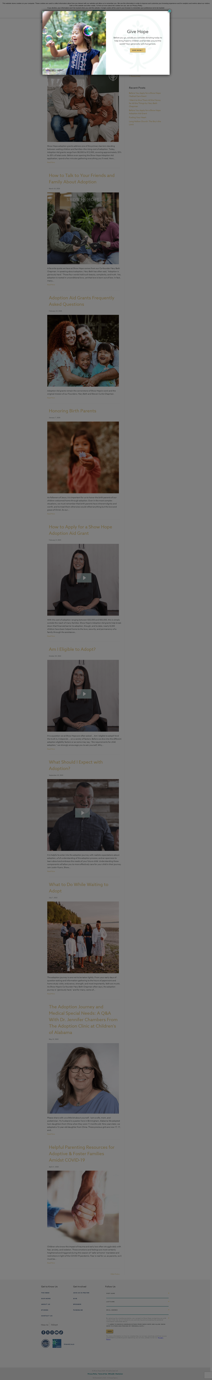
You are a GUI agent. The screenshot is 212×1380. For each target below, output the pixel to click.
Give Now (137, 50)
